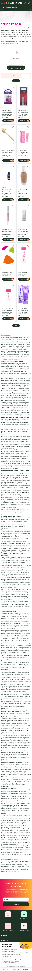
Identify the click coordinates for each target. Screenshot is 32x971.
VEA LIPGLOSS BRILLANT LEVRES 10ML (23, 150)
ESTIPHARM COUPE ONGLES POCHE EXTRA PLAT (23, 110)
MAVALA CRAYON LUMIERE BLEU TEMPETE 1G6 (8, 229)
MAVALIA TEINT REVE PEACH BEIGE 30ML (23, 190)
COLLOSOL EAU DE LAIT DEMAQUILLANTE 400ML (23, 269)
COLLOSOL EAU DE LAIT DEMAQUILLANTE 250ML (7, 309)
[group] (16, 55)
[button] (12, 87)
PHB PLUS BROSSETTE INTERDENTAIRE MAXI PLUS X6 (7, 110)
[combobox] (16, 8)
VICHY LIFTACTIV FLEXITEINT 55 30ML (23, 229)
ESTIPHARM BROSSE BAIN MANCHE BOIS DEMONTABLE (7, 150)
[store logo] (13, 3)
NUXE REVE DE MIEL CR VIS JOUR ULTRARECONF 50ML (8, 269)
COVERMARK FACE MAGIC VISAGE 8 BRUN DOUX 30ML (23, 309)
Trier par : (16, 76)
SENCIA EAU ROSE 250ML (7, 190)
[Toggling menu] (2, 2)
